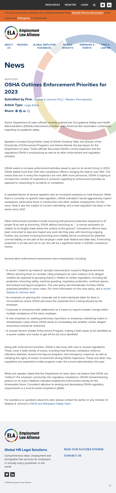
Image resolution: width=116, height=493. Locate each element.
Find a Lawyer (105, 46)
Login (84, 4)
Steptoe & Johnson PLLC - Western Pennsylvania (63, 99)
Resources (52, 4)
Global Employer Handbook (44, 46)
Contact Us (72, 455)
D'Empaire (23, 18)
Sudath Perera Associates (87, 12)
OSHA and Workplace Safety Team (50, 403)
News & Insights (68, 46)
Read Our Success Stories (84, 449)
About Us (9, 46)
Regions (22, 44)
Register (70, 4)
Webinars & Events (87, 46)
